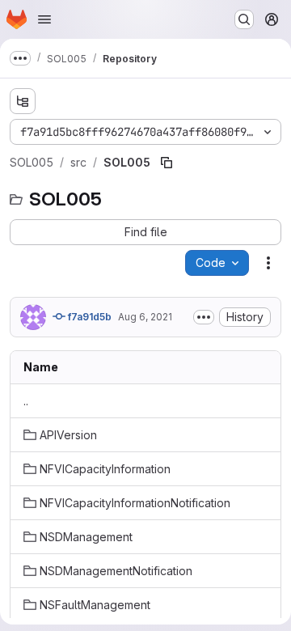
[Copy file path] (166, 163)
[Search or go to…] (244, 19)
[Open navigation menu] (44, 19)
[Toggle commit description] (203, 317)
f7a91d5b (88, 317)
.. (25, 401)
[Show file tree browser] (23, 101)
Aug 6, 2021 (145, 317)
